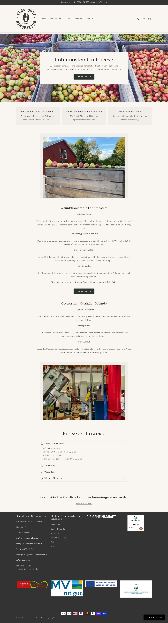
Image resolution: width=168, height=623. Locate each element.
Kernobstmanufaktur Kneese (31, 618)
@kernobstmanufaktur (37, 555)
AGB (52, 542)
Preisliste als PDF (84, 503)
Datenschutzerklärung (60, 529)
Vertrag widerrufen (154, 617)
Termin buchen (84, 76)
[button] (55, 18)
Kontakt (54, 546)
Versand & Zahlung (58, 538)
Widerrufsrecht (57, 533)
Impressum (55, 525)
